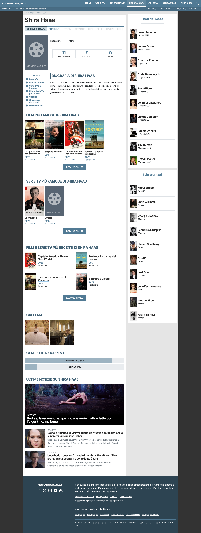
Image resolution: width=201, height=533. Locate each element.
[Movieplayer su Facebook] (39, 490)
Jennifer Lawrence (149, 102)
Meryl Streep (146, 187)
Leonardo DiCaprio (149, 230)
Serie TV (100, 3)
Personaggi (41, 13)
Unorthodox (31, 217)
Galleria (33, 96)
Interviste (194, 9)
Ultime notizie (36, 105)
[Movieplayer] (50, 484)
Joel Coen (144, 272)
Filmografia (54, 29)
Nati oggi (152, 9)
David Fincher (146, 159)
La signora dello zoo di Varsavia (33, 152)
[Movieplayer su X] (44, 490)
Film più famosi (36, 82)
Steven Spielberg (148, 244)
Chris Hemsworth (149, 74)
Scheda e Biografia (36, 29)
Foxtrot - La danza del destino (94, 152)
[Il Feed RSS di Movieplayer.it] (61, 490)
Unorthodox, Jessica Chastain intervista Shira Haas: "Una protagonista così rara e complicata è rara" (82, 457)
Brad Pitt (143, 258)
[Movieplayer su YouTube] (55, 490)
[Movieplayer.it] (14, 3)
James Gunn (146, 46)
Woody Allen (146, 300)
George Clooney (148, 216)
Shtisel (48, 217)
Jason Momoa (147, 32)
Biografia (33, 79)
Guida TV (186, 3)
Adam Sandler (146, 314)
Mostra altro (74, 166)
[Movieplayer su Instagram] (50, 490)
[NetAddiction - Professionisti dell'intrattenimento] (99, 509)
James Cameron (148, 116)
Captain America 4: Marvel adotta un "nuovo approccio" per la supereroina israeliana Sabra (85, 434)
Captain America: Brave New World (74, 152)
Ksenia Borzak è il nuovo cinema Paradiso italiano (32, 9)
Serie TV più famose (35, 86)
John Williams (147, 201)
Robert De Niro (147, 130)
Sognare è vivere (53, 151)
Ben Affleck (145, 88)
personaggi (136, 3)
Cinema (153, 3)
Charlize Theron (148, 60)
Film (88, 3)
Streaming (169, 3)
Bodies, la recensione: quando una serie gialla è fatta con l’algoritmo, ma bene (69, 420)
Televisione (117, 3)
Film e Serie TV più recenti (36, 92)
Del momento (180, 9)
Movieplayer (29, 13)
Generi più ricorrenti (34, 101)
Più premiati (165, 9)
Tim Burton (145, 145)
